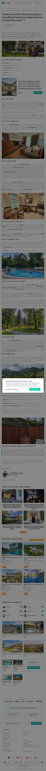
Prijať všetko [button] (35, 389)
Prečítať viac (37, 386)
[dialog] (23, 385)
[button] (12, 389)
